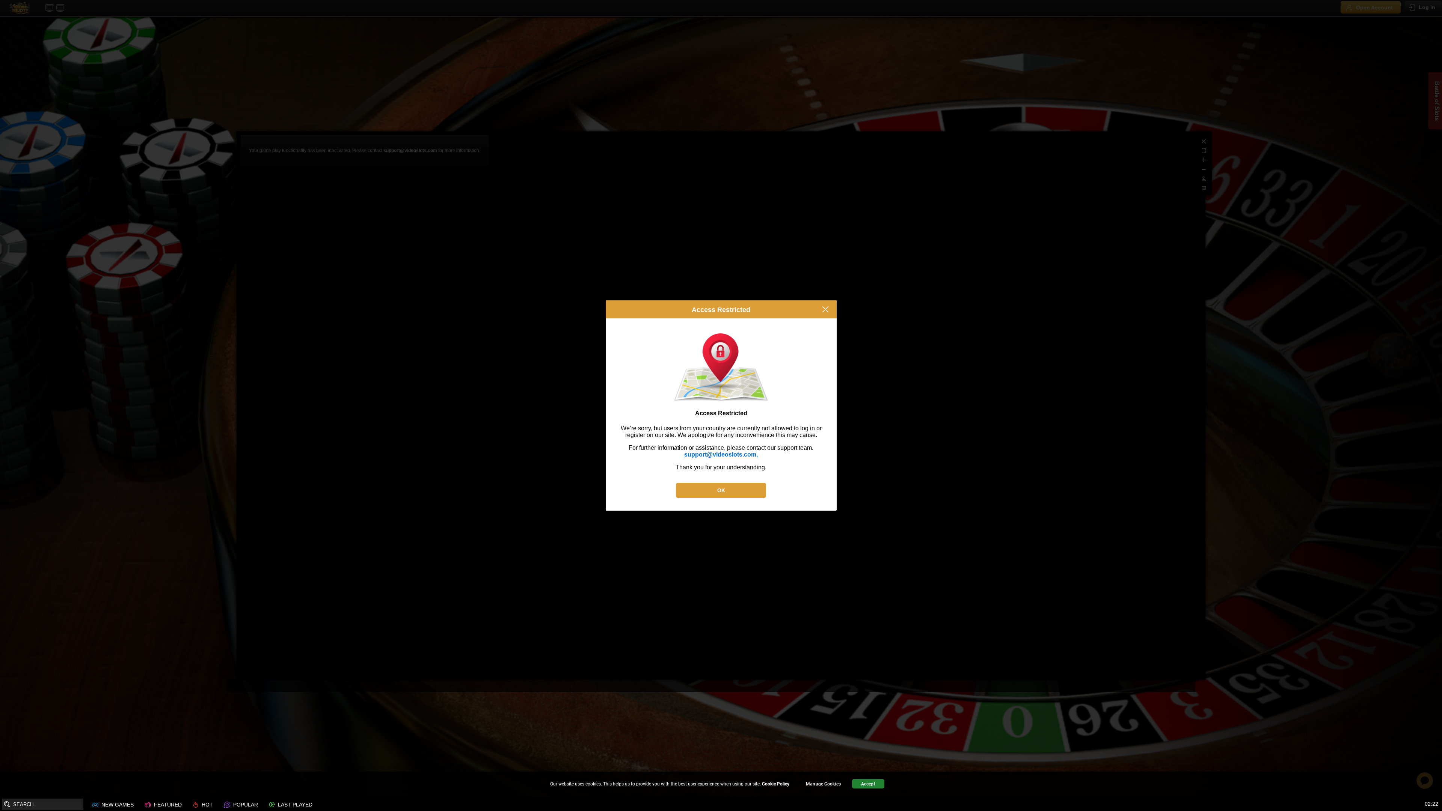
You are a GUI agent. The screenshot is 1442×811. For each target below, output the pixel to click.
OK (721, 490)
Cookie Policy (775, 784)
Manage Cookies (823, 784)
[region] (721, 785)
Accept (868, 784)
